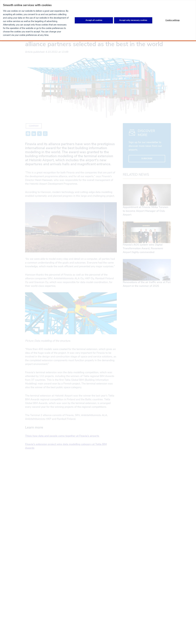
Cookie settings (172, 20)
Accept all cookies (94, 20)
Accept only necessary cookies (133, 20)
